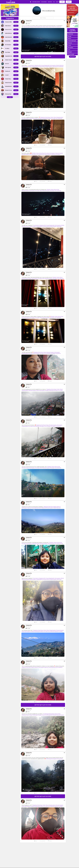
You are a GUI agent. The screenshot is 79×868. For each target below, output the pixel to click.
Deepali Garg (8, 78)
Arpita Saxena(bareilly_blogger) (11, 37)
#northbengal (46, 713)
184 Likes (28, 115)
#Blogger (69, 36)
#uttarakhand (53, 154)
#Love (69, 49)
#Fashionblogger (71, 54)
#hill (44, 154)
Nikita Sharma (8, 25)
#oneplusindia (41, 66)
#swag (42, 65)
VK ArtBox (7, 48)
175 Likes (28, 63)
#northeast (60, 631)
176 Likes (28, 803)
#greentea (36, 507)
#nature (53, 26)
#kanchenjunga (26, 26)
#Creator (69, 45)
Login (62, 1)
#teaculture (58, 507)
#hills (40, 65)
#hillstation (34, 153)
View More (73, 56)
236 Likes (28, 755)
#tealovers (29, 507)
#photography (35, 118)
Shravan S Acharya (9, 90)
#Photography (70, 47)
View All (10, 97)
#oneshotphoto (31, 65)
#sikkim (47, 26)
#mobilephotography (48, 66)
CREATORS (50, 1)
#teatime (55, 506)
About (57, 1)
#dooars (56, 713)
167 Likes (28, 275)
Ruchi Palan (7, 52)
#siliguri (48, 117)
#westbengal (44, 118)
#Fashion (69, 38)
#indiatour (30, 66)
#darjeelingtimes (35, 66)
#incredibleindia (58, 26)
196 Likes (28, 464)
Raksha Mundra (8, 82)
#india (35, 26)
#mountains (43, 26)
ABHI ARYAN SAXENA (9, 33)
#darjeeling (39, 26)
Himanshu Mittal (8, 21)
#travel (55, 117)
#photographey (53, 65)
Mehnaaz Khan (8, 94)
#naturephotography (59, 153)
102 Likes (28, 187)
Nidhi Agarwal (8, 67)
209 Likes (28, 350)
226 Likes (28, 223)
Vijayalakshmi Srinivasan (10, 56)
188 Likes (28, 314)
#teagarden (46, 506)
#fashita (57, 65)
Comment (43, 53)
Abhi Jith (7, 63)
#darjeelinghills (47, 65)
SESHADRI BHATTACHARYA (10, 86)
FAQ (54, 1)
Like (36, 53)
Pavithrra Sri (7, 71)
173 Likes (28, 23)
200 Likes (28, 576)
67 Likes (28, 387)
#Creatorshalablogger (72, 40)
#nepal (50, 26)
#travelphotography (25, 118)
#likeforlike (61, 65)
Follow (16, 25)
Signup (68, 1)
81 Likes (27, 504)
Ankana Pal (29, 20)
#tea (49, 506)
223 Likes (28, 151)
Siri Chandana (8, 44)
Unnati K (7, 75)
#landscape (55, 66)
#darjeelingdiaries (60, 117)
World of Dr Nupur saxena (10, 29)
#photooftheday (48, 154)
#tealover (59, 506)
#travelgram (34, 154)
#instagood (49, 353)
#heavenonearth (25, 66)
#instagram (58, 154)
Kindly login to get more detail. (43, 56)
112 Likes (28, 540)
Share (50, 53)
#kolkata (39, 118)
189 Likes (28, 664)
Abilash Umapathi (8, 59)
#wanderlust (58, 353)
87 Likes (28, 711)
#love (45, 353)
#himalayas (31, 26)
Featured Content (36, 1)
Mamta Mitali (7, 40)
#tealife (54, 507)
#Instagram (70, 51)
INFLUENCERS (44, 1)
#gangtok (56, 631)
